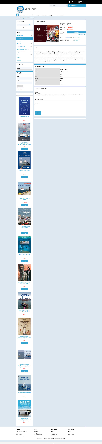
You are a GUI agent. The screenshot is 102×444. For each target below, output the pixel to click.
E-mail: (18, 76)
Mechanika (19, 43)
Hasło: (18, 80)
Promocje (19, 60)
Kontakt (69, 433)
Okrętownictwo (20, 38)
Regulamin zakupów (38, 436)
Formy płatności (19, 433)
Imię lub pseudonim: (39, 99)
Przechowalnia (54, 434)
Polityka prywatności (38, 434)
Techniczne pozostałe (21, 46)
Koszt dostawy (19, 434)
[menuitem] (24, 15)
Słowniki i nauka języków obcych (23, 49)
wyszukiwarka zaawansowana (27, 27)
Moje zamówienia (54, 433)
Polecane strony (71, 434)
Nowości (18, 57)
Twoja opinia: (37, 103)
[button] (76, 37)
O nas (69, 431)
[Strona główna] (27, 9)
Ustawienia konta (54, 436)
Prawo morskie (20, 35)
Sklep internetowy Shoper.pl (51, 443)
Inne (18, 54)
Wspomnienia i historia (21, 52)
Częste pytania (36, 433)
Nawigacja (19, 41)
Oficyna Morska (66, 39)
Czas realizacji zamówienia (21, 431)
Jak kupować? (36, 431)
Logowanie (53, 431)
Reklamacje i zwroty (20, 436)
